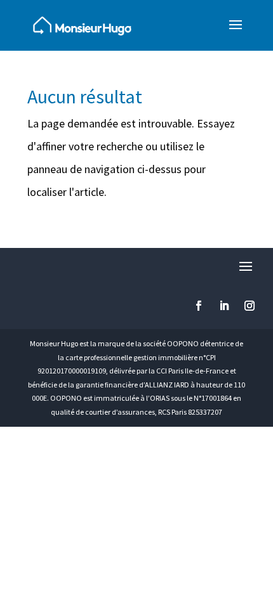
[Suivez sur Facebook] (199, 306)
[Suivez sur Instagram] (249, 306)
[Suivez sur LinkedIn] (224, 306)
